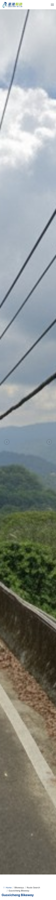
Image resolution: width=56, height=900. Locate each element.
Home (9, 887)
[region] (28, 442)
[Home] (12, 4)
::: (4, 887)
